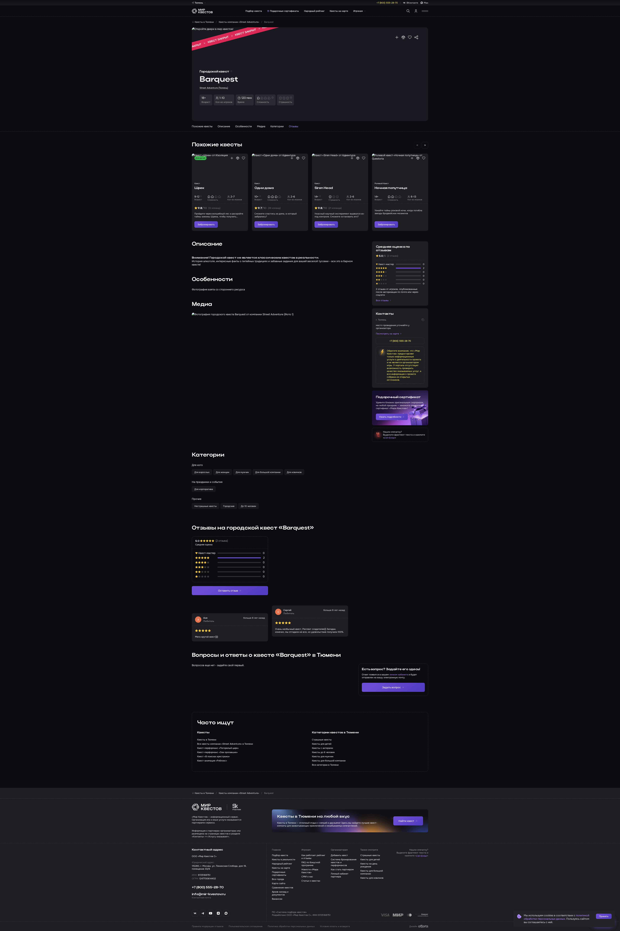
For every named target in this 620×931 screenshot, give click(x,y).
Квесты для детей (370, 859)
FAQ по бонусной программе (310, 864)
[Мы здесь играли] (397, 37)
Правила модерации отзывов (207, 926)
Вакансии (277, 898)
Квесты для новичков (371, 877)
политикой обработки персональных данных (556, 917)
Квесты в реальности (283, 859)
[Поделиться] (416, 37)
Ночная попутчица (391, 188)
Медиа (261, 126)
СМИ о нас (307, 876)
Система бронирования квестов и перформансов (343, 862)
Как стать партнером (342, 869)
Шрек (199, 188)
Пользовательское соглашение (246, 926)
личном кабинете (398, 674)
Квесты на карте (339, 11)
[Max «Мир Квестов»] (226, 913)
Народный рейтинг (314, 11)
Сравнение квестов (282, 887)
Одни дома (264, 188)
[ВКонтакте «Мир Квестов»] (195, 913)
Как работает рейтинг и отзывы (313, 857)
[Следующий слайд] (425, 145)
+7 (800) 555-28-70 (208, 887)
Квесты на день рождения (368, 865)
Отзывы (293, 126)
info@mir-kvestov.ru (208, 894)
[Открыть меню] (425, 11)
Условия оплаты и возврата (335, 926)
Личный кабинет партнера (339, 875)
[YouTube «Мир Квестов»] (210, 913)
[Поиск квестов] (408, 11)
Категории (277, 126)
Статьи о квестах (310, 880)
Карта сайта (278, 883)
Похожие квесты (202, 126)
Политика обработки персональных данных (291, 926)
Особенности (243, 126)
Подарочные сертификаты (284, 11)
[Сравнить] (403, 37)
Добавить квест (339, 855)
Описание (224, 126)
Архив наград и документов (280, 893)
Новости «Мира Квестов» (309, 871)
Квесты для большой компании (371, 872)
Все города (278, 879)
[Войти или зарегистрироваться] (416, 11)
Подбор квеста (253, 11)
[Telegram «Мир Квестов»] (203, 913)
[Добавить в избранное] (410, 37)
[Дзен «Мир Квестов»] (218, 913)
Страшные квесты (370, 855)
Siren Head (324, 188)
